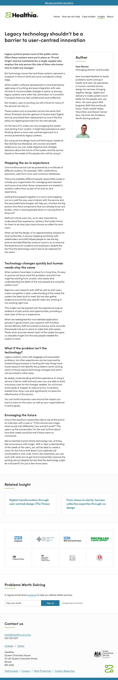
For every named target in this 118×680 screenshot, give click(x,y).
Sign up (50, 603)
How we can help (71, 16)
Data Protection (42, 671)
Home (57, 16)
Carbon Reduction (65, 671)
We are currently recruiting (59, 2)
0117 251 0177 (11, 638)
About (110, 16)
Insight (101, 16)
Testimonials (11, 671)
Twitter (21, 646)
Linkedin (9, 646)
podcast (32, 594)
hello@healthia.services (18, 634)
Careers (26, 671)
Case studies (88, 16)
